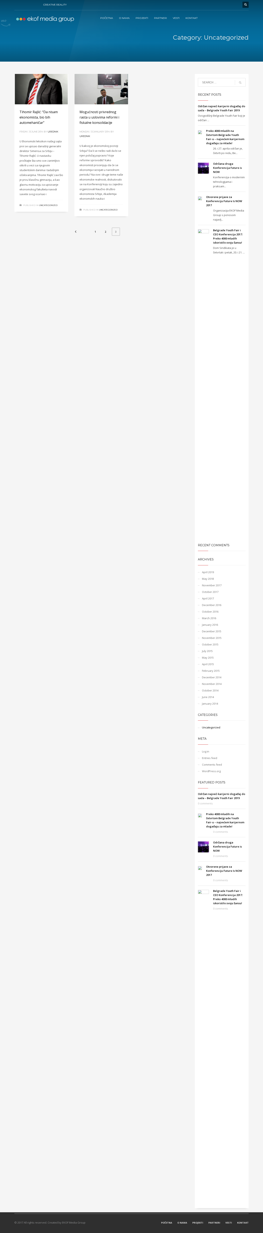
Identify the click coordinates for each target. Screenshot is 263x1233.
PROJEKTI (197, 1222)
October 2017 (210, 592)
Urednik (53, 131)
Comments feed (212, 764)
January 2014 (210, 703)
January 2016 (210, 625)
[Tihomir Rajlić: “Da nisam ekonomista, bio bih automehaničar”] (41, 89)
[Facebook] (17, 5)
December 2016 (211, 605)
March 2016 (209, 618)
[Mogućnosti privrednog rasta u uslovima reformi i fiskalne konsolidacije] (101, 89)
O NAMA (182, 1222)
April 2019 (208, 572)
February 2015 (211, 671)
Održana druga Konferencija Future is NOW (227, 168)
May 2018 (208, 579)
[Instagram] (30, 5)
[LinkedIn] (36, 5)
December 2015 (211, 631)
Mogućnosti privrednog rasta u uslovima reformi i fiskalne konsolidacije (99, 117)
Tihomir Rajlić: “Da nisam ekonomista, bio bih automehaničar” (39, 117)
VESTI (228, 1222)
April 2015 (208, 664)
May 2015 (208, 657)
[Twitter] (24, 5)
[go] (240, 82)
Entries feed (209, 758)
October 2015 (210, 644)
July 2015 (207, 651)
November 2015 (211, 638)
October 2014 (210, 690)
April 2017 (208, 598)
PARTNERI (214, 1222)
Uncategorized (48, 205)
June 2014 (208, 697)
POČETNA (166, 1222)
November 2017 (211, 585)
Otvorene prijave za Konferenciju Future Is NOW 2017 (224, 201)
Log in (205, 751)
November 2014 (211, 684)
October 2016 (210, 611)
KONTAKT (243, 1222)
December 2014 (211, 677)
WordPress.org (211, 771)
